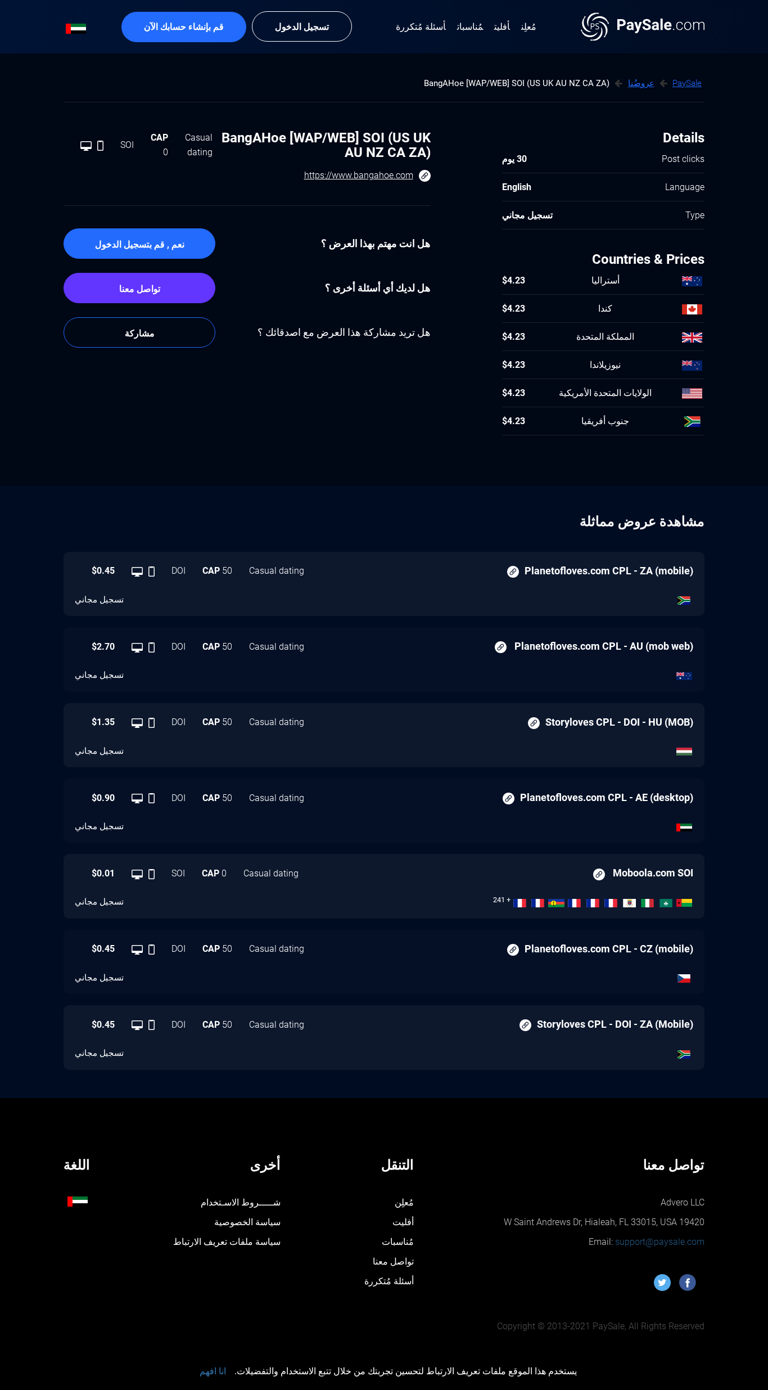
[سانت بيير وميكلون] (611, 900)
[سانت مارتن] (593, 900)
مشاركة (140, 333)
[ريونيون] (538, 900)
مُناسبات (398, 1241)
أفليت (403, 1222)
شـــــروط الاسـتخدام (241, 1202)
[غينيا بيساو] (684, 900)
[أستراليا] (684, 673)
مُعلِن (404, 1202)
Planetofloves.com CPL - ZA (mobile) (609, 571)
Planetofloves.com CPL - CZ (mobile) (609, 949)
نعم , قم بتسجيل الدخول (139, 244)
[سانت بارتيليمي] (629, 900)
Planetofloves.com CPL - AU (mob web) (602, 646)
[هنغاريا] (684, 748)
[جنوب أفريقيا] (684, 598)
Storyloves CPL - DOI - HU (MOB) (619, 722)
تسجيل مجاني (99, 600)
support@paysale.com (658, 1241)
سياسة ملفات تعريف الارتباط (227, 1241)
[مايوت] (575, 900)
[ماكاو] (666, 900)
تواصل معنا (139, 289)
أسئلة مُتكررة (389, 1281)
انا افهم (213, 1371)
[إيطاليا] (648, 900)
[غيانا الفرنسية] (520, 900)
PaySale (687, 83)
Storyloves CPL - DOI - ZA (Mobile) (615, 1024)
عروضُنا (641, 83)
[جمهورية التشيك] (684, 976)
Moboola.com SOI (652, 873)
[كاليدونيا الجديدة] (556, 900)
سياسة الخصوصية (247, 1222)
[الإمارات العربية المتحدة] (684, 824)
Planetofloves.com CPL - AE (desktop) (606, 797)
